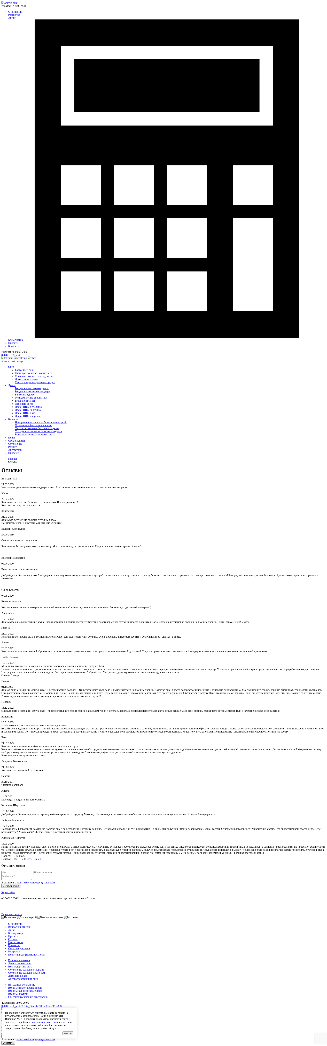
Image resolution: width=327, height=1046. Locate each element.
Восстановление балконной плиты (35, 434)
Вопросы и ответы (19, 926)
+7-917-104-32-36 (52, 1005)
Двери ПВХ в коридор (28, 416)
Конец (37, 858)
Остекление (15, 443)
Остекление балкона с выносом (33, 425)
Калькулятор (15, 933)
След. (28, 858)
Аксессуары (15, 449)
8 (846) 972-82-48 (11, 354)
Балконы (13, 419)
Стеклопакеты (16, 440)
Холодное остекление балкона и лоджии (38, 431)
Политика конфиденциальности (26, 954)
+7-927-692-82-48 (32, 1005)
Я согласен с (28, 882)
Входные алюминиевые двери (32, 391)
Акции (12, 17)
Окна (11, 366)
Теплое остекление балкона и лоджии (37, 428)
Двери (11, 385)
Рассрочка (14, 14)
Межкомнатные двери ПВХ (31, 397)
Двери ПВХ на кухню (28, 409)
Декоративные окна (26, 379)
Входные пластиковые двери (32, 388)
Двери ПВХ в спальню (28, 406)
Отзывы (13, 939)
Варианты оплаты (11, 914)
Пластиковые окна (19, 960)
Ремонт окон (15, 942)
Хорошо (68, 1033)
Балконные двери (25, 394)
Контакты (14, 346)
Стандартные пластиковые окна (33, 373)
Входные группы (25, 400)
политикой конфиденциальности (36, 882)
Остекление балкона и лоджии (26, 969)
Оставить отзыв (11, 886)
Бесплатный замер (12, 361)
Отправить (8, 1043)
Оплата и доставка (19, 948)
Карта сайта (8, 892)
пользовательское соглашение (48, 1022)
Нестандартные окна (20, 966)
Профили (13, 452)
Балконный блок (24, 369)
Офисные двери (24, 403)
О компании (15, 11)
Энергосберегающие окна (23, 978)
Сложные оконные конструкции (34, 376)
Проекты (13, 342)
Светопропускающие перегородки (35, 382)
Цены (11, 437)
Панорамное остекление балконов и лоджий (41, 422)
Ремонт (12, 446)
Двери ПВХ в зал (25, 413)
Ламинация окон (18, 975)
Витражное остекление (21, 984)
